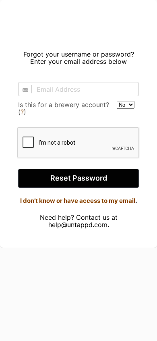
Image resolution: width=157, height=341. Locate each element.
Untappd (78, 23)
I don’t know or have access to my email (77, 200)
